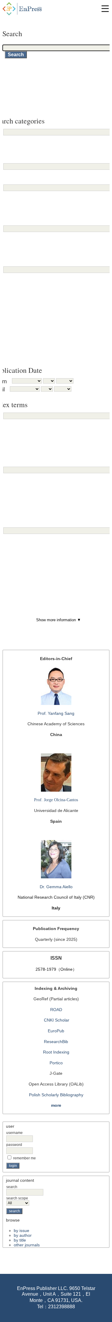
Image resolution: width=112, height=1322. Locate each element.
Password (14, 1145)
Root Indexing (56, 1052)
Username (14, 1133)
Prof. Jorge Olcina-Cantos (56, 800)
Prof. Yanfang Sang (56, 713)
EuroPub (56, 1030)
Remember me (24, 1158)
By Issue (21, 1230)
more (56, 1105)
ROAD (56, 1009)
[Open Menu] (105, 9)
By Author (23, 1235)
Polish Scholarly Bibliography (56, 1094)
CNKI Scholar (56, 1020)
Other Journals (27, 1244)
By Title (20, 1240)
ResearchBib (56, 1041)
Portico (56, 1062)
